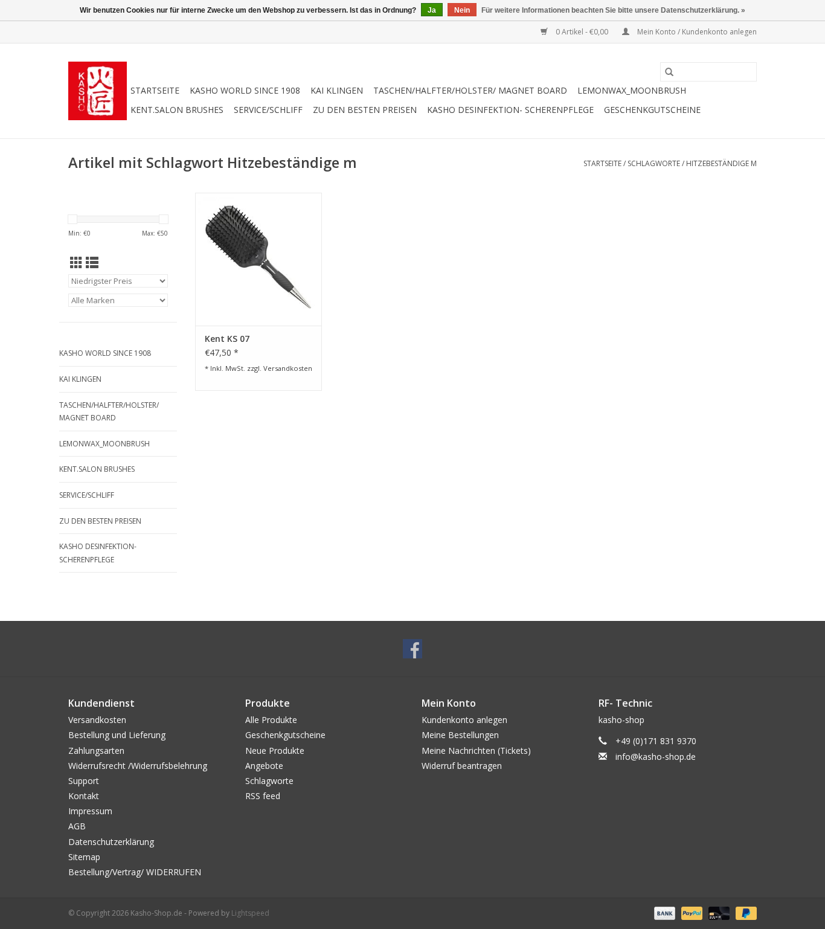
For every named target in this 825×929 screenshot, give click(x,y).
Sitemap (84, 857)
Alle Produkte (271, 719)
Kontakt (83, 796)
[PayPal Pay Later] (744, 912)
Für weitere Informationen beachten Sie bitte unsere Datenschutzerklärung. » (613, 10)
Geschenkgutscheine (652, 109)
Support (83, 780)
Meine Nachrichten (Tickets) (476, 750)
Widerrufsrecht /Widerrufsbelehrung (137, 765)
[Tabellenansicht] (76, 262)
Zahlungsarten (96, 750)
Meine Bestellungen (460, 735)
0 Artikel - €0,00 (582, 32)
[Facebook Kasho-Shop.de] (412, 648)
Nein (462, 10)
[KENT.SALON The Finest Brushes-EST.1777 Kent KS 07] (258, 259)
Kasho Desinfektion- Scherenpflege (510, 109)
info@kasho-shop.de (655, 756)
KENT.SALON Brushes (176, 109)
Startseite (154, 90)
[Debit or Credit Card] (717, 912)
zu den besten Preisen (365, 109)
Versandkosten (287, 368)
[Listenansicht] (92, 262)
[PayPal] (690, 912)
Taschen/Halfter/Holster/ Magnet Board (470, 90)
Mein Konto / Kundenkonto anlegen (696, 32)
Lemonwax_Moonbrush (631, 90)
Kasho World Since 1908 (245, 90)
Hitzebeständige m (721, 163)
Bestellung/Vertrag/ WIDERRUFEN (134, 872)
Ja (432, 10)
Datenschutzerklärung (111, 841)
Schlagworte (654, 163)
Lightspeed (250, 913)
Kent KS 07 (227, 338)
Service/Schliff (268, 109)
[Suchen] (669, 72)
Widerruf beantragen (462, 765)
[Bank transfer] (663, 912)
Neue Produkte (274, 750)
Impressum (90, 811)
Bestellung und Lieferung (116, 735)
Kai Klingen (336, 90)
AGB (77, 826)
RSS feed (262, 796)
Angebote (264, 765)
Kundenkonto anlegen (464, 719)
